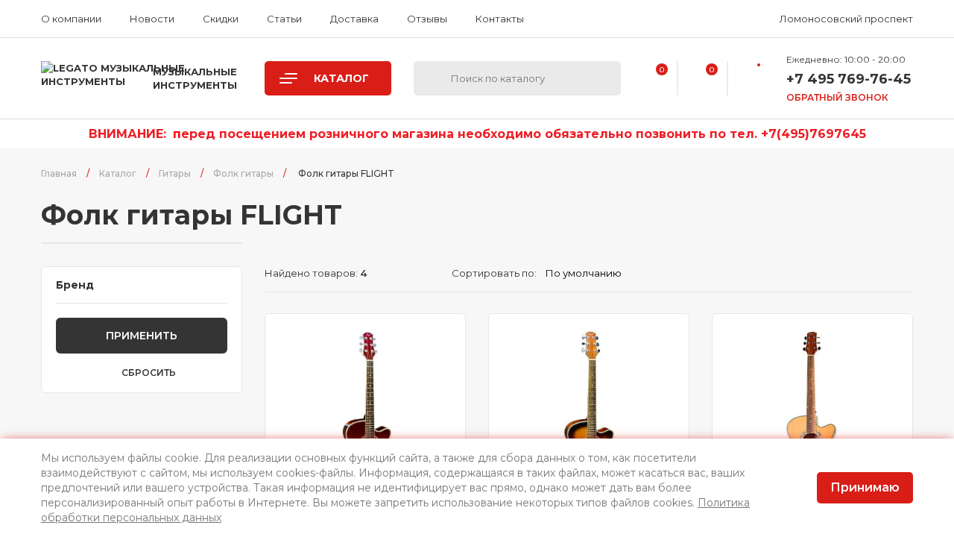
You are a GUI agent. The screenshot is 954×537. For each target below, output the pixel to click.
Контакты (500, 19)
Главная (59, 173)
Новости (152, 19)
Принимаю (865, 487)
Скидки (220, 19)
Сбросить (148, 373)
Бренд (75, 285)
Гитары (175, 173)
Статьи (284, 19)
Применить (141, 335)
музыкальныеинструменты (195, 78)
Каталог (117, 173)
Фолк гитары (243, 173)
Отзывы (427, 19)
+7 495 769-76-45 (848, 79)
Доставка (354, 19)
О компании (71, 19)
